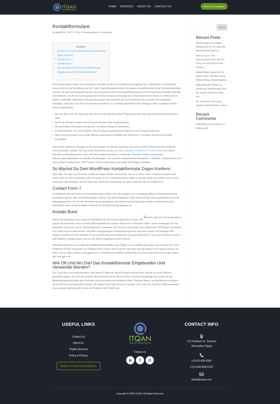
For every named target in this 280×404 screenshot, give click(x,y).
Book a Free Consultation (78, 366)
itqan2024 (61, 32)
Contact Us (162, 6)
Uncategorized (89, 32)
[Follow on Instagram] (150, 360)
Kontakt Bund (64, 63)
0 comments (105, 32)
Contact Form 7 (65, 59)
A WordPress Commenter (209, 124)
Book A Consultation (214, 6)
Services (126, 6)
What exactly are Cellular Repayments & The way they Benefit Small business (210, 47)
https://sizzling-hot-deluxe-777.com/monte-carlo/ (143, 150)
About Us (144, 6)
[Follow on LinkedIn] (130, 360)
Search (222, 27)
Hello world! (202, 128)
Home (112, 6)
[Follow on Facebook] (140, 360)
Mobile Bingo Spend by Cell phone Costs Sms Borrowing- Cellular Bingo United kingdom (211, 76)
